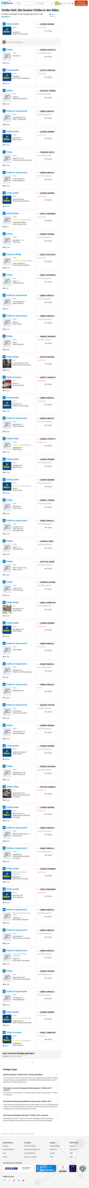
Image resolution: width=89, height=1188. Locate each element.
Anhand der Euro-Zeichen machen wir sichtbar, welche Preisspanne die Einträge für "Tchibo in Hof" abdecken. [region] (30, 1094)
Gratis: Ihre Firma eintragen (81, 3)
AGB (71, 1153)
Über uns (5, 1146)
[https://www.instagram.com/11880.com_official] (9, 1180)
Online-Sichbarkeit (30, 1146)
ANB (71, 1157)
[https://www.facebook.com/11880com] (5, 1180)
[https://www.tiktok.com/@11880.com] (14, 1180)
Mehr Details (48, 31)
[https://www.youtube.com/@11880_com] (23, 1180)
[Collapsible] (57, 1074)
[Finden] (57, 3)
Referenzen (53, 1149)
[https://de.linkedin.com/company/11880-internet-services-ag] (19, 1180)
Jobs (4, 1153)
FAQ (51, 1157)
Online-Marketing (29, 1153)
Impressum (73, 1146)
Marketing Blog (54, 1146)
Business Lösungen (30, 1157)
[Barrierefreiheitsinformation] (70, 3)
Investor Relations (8, 1149)
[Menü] (73, 3)
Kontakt (52, 1153)
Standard (5, 16)
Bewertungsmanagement (32, 1149)
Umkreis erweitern (16, 1056)
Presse (5, 1157)
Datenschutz (73, 1149)
